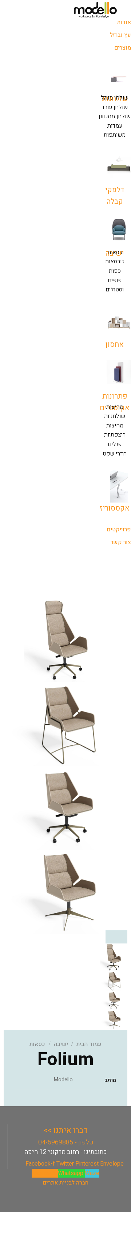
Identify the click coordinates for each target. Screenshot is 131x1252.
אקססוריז (115, 508)
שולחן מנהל (114, 97)
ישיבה (61, 1044)
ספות (115, 271)
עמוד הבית (89, 1044)
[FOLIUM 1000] (65, 640)
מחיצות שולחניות (114, 412)
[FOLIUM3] (65, 724)
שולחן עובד (115, 107)
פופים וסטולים (115, 285)
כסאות (114, 252)
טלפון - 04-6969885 (65, 1142)
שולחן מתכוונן (115, 116)
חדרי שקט (115, 453)
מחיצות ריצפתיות (115, 430)
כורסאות (114, 261)
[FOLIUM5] (65, 807)
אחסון (115, 344)
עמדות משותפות (115, 130)
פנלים (115, 444)
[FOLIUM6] (65, 891)
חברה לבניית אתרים (65, 1183)
